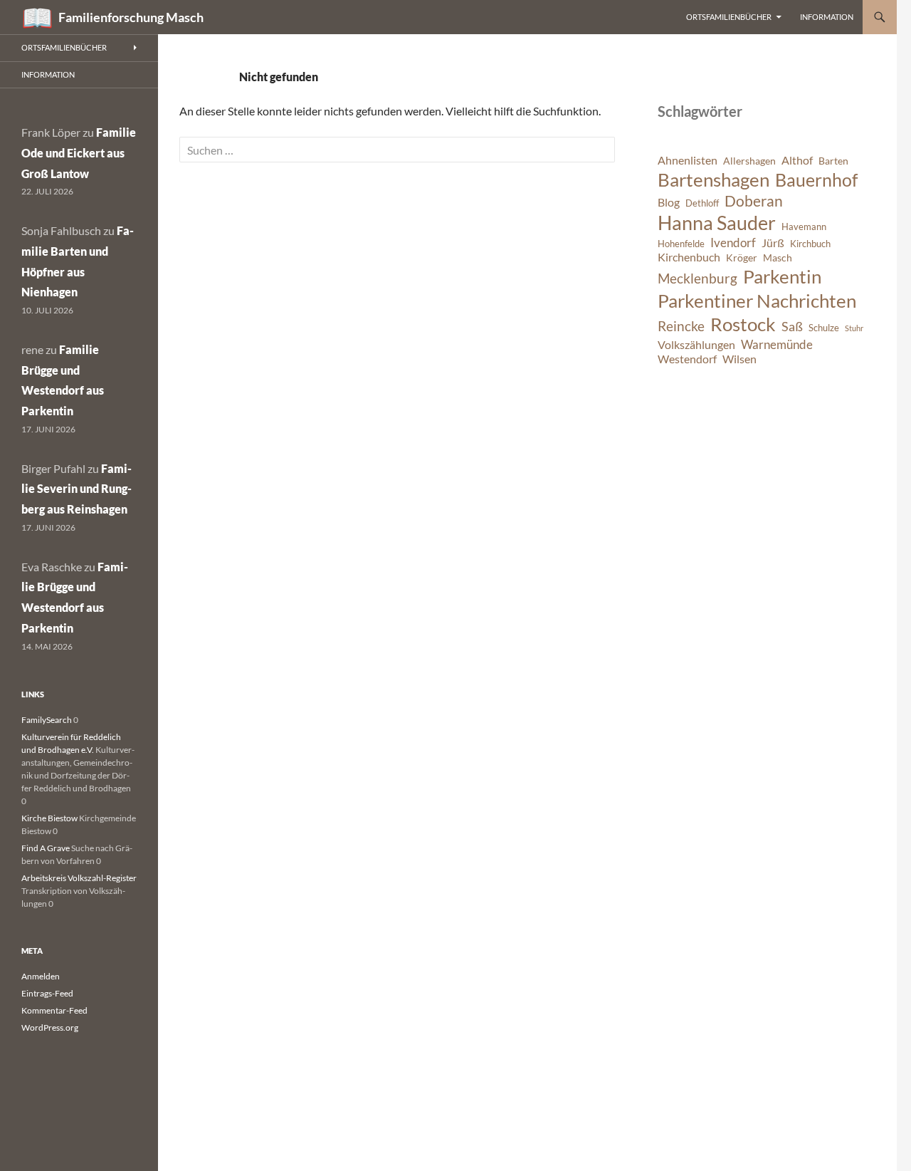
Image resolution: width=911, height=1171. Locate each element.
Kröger (741, 257)
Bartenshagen (713, 179)
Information (826, 16)
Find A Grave (45, 848)
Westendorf (687, 359)
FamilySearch (46, 719)
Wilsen (739, 359)
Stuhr (854, 328)
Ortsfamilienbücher (729, 16)
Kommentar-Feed (54, 1010)
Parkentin (782, 276)
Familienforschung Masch (131, 17)
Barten (833, 161)
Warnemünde (777, 344)
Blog (669, 202)
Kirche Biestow (49, 818)
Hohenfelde (681, 244)
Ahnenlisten (687, 160)
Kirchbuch (810, 244)
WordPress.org (49, 1027)
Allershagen (749, 161)
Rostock (743, 324)
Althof (797, 160)
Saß (792, 326)
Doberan (754, 201)
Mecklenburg (697, 278)
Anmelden (40, 976)
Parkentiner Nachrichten (757, 300)
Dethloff (702, 203)
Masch (777, 257)
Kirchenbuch (689, 257)
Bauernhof (816, 179)
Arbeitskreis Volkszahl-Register (79, 878)
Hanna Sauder (717, 223)
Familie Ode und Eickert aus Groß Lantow (78, 152)
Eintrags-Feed (47, 993)
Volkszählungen (696, 344)
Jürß (773, 242)
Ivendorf (733, 242)
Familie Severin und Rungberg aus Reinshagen (76, 489)
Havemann (803, 227)
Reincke (681, 326)
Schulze (824, 328)
